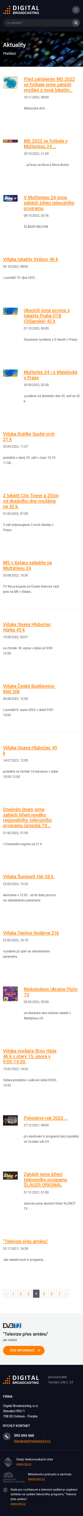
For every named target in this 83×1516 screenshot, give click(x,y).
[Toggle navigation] (76, 10)
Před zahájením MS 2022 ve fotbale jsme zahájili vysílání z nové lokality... (49, 84)
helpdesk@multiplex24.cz (32, 1441)
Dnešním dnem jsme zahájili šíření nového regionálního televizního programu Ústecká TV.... (27, 817)
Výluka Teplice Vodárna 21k (31, 932)
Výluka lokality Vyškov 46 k (30, 259)
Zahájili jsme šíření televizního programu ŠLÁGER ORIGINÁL (45, 1180)
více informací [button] (22, 1350)
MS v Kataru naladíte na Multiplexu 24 (27, 565)
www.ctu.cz (23, 1464)
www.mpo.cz (36, 1479)
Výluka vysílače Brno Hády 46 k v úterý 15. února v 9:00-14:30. (30, 1056)
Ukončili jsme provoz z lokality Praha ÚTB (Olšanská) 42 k (47, 316)
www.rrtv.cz (18, 1504)
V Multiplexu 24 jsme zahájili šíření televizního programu (49, 203)
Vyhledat (76, 23)
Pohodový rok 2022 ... (45, 1118)
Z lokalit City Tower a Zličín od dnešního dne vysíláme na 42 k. (31, 501)
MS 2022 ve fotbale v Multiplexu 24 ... (46, 143)
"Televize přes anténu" (25, 1241)
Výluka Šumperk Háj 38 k (29, 876)
